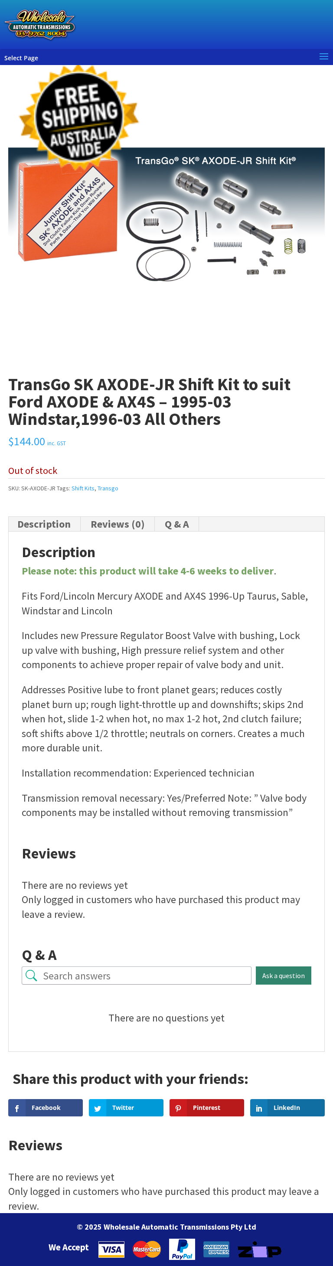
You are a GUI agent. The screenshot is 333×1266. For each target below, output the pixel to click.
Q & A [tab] (177, 524)
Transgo (108, 488)
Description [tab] (44, 524)
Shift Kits (83, 488)
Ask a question (283, 975)
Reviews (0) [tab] (118, 524)
